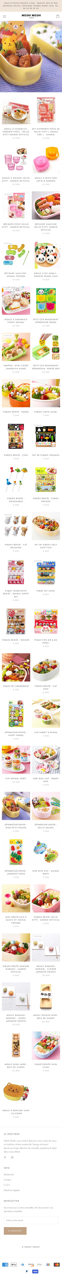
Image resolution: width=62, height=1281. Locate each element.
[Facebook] (5, 1157)
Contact (7, 1179)
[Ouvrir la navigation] (4, 16)
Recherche (9, 1174)
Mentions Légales (12, 1190)
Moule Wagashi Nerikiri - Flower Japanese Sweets (46, 969)
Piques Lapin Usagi (46, 412)
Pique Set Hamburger (16, 686)
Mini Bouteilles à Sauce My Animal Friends (16, 920)
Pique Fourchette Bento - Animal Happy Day (16, 594)
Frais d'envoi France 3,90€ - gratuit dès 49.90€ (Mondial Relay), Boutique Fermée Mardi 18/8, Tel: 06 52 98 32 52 (31, 6)
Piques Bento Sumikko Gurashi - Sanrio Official (16, 969)
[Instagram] (12, 1157)
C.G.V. (7, 1185)
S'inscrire (15, 1230)
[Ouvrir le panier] (57, 16)
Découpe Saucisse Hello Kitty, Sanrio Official (46, 227)
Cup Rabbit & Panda (46, 732)
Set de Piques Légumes (45, 455)
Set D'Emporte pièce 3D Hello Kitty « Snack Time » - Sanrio (46, 132)
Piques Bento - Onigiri (16, 640)
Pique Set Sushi (46, 591)
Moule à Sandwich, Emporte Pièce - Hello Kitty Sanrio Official (16, 132)
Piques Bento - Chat (16, 455)
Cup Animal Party (16, 778)
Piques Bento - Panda (16, 412)
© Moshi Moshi (31, 1247)
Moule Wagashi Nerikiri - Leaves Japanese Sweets (16, 1018)
